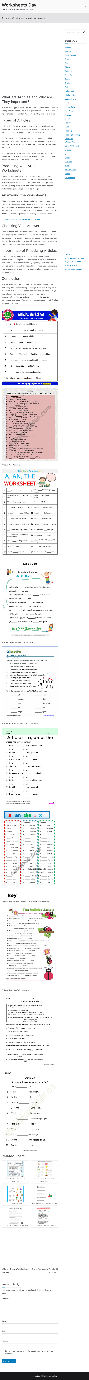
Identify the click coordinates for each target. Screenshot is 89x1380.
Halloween (69, 91)
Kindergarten (70, 95)
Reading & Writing (72, 135)
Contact (68, 254)
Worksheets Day (19, 5)
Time (67, 166)
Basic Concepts (71, 55)
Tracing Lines (70, 170)
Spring (67, 158)
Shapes (68, 150)
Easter (67, 79)
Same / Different (72, 146)
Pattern (68, 123)
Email (4, 1331)
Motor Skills (70, 107)
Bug (66, 63)
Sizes (67, 154)
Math (67, 103)
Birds (67, 59)
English (68, 83)
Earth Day (69, 75)
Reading (68, 131)
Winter (67, 174)
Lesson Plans (70, 99)
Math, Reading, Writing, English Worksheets (74, 260)
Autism (68, 51)
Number (68, 115)
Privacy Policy (71, 265)
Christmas (69, 67)
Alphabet (69, 47)
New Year (69, 111)
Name (4, 1321)
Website (5, 1341)
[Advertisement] (30, 45)
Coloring (68, 71)
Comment (6, 1298)
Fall (66, 87)
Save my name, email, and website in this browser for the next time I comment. (29, 1352)
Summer (68, 162)
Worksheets (70, 178)
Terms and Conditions (74, 269)
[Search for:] (76, 32)
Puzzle (68, 127)
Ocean (67, 119)
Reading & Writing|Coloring (72, 140)
